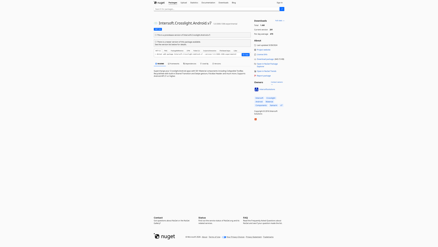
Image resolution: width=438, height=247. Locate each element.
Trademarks (268, 237)
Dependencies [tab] (190, 64)
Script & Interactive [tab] (209, 51)
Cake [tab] (235, 51)
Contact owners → (277, 83)
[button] (246, 54)
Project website (263, 49)
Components (261, 105)
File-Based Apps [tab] (225, 51)
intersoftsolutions (267, 89)
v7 (281, 105)
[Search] (282, 9)
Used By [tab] (205, 64)
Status (202, 217)
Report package (264, 75)
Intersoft (259, 98)
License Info (262, 54)
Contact (158, 217)
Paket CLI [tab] (196, 51)
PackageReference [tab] (177, 51)
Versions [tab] (217, 64)
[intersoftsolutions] (256, 89)
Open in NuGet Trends (266, 71)
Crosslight (270, 98)
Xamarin (273, 105)
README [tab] (160, 64)
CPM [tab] (188, 51)
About (204, 237)
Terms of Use (214, 237)
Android (259, 101)
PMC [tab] (165, 51)
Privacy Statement (254, 237)
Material (269, 101)
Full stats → (279, 20)
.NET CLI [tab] (158, 51)
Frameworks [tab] (174, 64)
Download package (265, 59)
